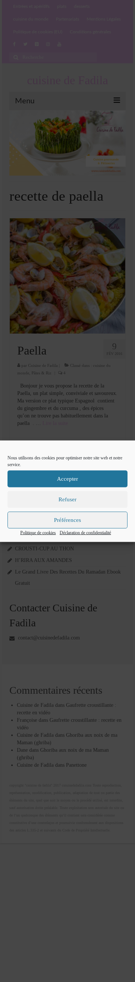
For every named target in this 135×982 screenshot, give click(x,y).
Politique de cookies (38, 532)
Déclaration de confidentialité (85, 532)
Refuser (67, 499)
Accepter (67, 479)
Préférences (67, 520)
